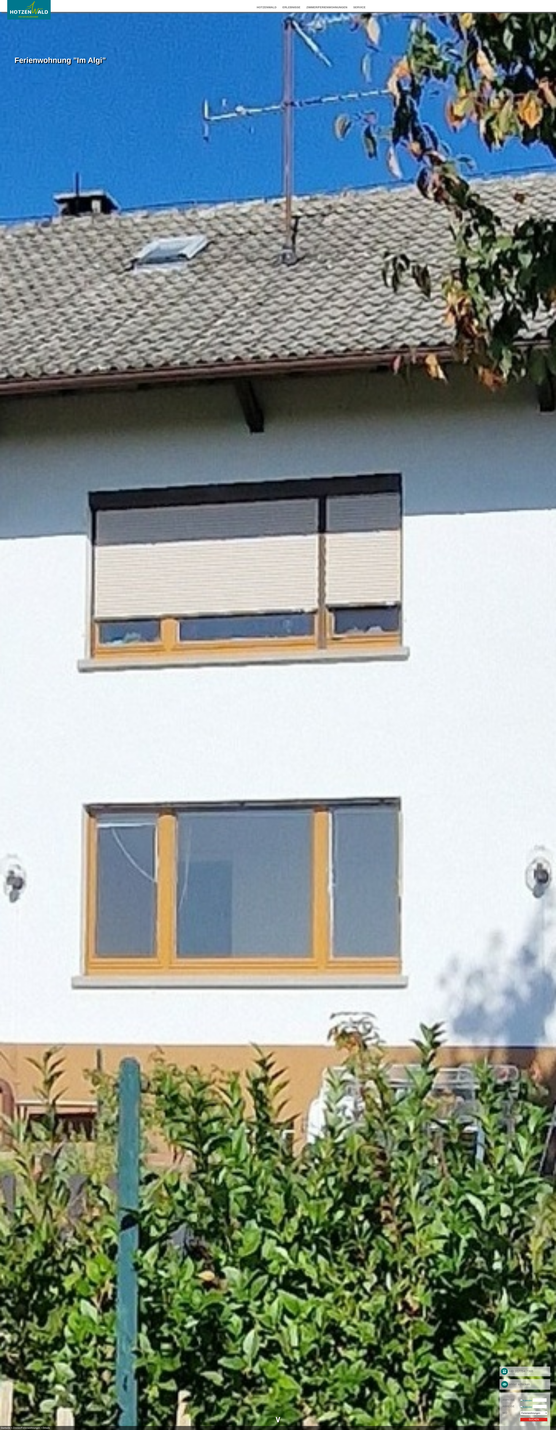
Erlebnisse (291, 7)
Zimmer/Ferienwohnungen (326, 7)
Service (359, 7)
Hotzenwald (267, 7)
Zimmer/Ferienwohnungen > (27, 1428)
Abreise (508, 1406)
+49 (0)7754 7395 (520, 1371)
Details (46, 1428)
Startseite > (6, 1428)
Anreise (508, 1399)
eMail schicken (519, 1384)
